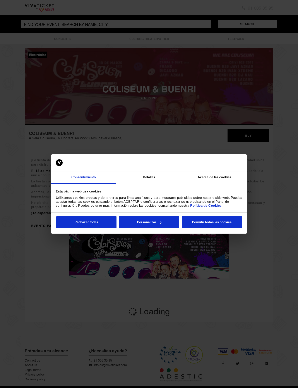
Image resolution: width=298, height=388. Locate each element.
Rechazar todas (86, 222)
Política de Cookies (206, 205)
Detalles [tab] (149, 177)
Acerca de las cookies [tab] (214, 177)
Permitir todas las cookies (211, 222)
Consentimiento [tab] (83, 177)
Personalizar (146, 222)
